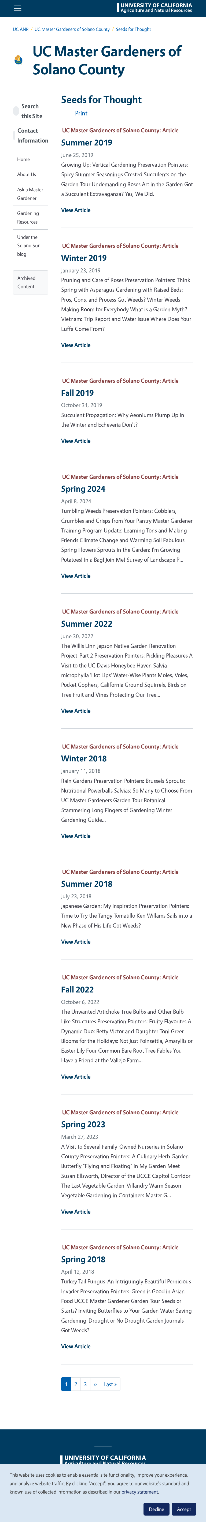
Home (23, 159)
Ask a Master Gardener (30, 193)
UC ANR (20, 29)
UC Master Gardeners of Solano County (72, 29)
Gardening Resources (28, 217)
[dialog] (103, 1493)
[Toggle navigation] (18, 8)
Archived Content (26, 282)
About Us (26, 174)
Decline (156, 1509)
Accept (184, 1509)
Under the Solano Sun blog (29, 245)
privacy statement (140, 1491)
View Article (76, 209)
